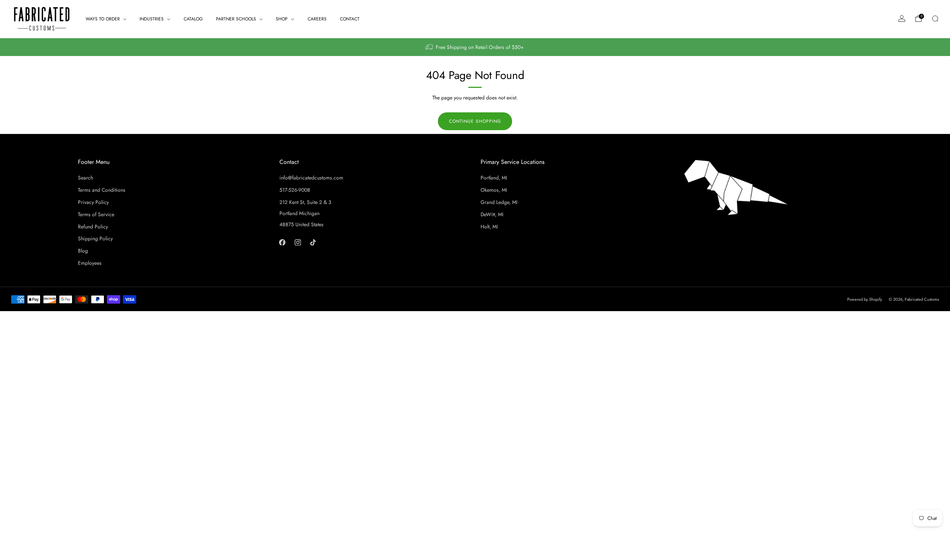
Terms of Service (96, 214)
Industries (152, 19)
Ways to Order (103, 19)
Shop (282, 19)
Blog (83, 250)
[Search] (935, 18)
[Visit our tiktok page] (313, 242)
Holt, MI (489, 226)
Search (85, 177)
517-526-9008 (294, 190)
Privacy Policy (93, 202)
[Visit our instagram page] (297, 242)
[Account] (901, 18)
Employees (90, 263)
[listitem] (475, 47)
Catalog (193, 19)
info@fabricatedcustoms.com (311, 177)
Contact (350, 19)
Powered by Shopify (864, 299)
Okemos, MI (494, 190)
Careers (317, 19)
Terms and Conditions (101, 190)
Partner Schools (236, 19)
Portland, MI (494, 177)
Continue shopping (475, 121)
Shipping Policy (95, 238)
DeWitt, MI (492, 214)
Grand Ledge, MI (499, 202)
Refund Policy (93, 226)
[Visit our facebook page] (282, 242)
